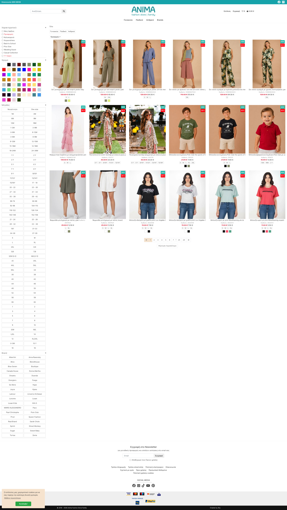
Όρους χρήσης (152, 460)
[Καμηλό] (4, 79)
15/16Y (12, 183)
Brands (160, 20)
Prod (12, 417)
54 (35, 293)
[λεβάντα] (14, 94)
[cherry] (9, 100)
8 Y (34, 169)
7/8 (34, 252)
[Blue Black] (9, 94)
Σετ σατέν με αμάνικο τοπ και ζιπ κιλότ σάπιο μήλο (189, 89)
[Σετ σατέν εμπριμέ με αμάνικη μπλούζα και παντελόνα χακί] (227, 64)
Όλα (51, 26)
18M (34, 123)
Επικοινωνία (171, 467)
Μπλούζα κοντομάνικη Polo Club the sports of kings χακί (191, 155)
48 (12, 288)
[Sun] (34, 84)
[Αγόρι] (39, 94)
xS (13, 261)
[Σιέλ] (39, 89)
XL (35, 242)
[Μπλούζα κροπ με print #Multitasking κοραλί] (267, 194)
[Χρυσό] (39, 79)
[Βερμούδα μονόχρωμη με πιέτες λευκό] (107, 194)
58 (35, 297)
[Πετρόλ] (34, 74)
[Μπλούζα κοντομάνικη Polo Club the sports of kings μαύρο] (227, 129)
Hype (35, 385)
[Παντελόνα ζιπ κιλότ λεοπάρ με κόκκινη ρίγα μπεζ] (107, 129)
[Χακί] (29, 64)
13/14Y (34, 178)
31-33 (34, 229)
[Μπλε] (19, 69)
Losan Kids (12, 403)
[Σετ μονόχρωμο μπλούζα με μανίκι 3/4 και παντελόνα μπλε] (147, 64)
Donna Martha (34, 371)
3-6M (12, 137)
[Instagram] (283, 2)
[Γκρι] (14, 64)
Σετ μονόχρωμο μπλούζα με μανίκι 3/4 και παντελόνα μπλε (152, 89)
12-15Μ (35, 141)
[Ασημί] (4, 84)
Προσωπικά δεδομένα (158, 470)
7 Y (12, 169)
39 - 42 (35, 196)
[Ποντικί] (24, 64)
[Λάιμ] (14, 89)
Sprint (12, 426)
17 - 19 (34, 183)
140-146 (12, 215)
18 (35, 348)
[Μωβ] (4, 74)
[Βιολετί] (24, 89)
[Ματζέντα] (29, 89)
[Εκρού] (24, 74)
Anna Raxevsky (35, 357)
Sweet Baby (34, 431)
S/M (12, 330)
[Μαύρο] (9, 64)
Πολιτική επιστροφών (154, 467)
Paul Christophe (12, 412)
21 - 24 (12, 219)
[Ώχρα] (29, 84)
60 (13, 302)
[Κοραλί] (34, 79)
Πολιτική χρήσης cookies (143, 473)
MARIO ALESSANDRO (12, 408)
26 (184, 240)
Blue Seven (12, 366)
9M (35, 118)
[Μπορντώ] (19, 64)
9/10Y (35, 173)
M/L (34, 330)
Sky (219, 508)
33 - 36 (35, 224)
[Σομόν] (14, 74)
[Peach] (34, 89)
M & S (34, 403)
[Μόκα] (19, 94)
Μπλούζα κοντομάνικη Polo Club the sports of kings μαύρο (231, 155)
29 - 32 (12, 224)
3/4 (34, 247)
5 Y (12, 164)
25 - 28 (35, 219)
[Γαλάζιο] (19, 74)
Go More (12, 385)
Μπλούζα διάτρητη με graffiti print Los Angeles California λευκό (193, 220)
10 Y (34, 343)
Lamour (12, 394)
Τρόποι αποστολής (135, 467)
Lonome (12, 399)
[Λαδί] (39, 64)
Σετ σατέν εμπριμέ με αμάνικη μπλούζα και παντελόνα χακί (232, 89)
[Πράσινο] (39, 74)
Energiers (12, 380)
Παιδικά (139, 20)
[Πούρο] (29, 74)
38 (35, 274)
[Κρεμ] (29, 94)
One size (34, 109)
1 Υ (12, 155)
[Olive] (19, 100)
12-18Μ (35, 146)
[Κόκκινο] (4, 69)
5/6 (12, 252)
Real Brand (12, 421)
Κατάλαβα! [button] (23, 504)
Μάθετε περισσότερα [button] (12, 498)
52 (13, 293)
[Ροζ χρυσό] (14, 84)
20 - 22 (12, 187)
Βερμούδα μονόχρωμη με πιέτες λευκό (108, 220)
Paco (35, 408)
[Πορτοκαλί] (29, 79)
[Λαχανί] (9, 89)
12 (12, 339)
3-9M (35, 128)
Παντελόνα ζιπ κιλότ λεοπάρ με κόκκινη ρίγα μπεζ (108, 155)
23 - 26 (35, 187)
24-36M (35, 151)
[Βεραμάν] (9, 74)
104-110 (35, 206)
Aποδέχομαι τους (145, 460)
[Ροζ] (14, 79)
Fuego (34, 380)
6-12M (34, 132)
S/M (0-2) (12, 256)
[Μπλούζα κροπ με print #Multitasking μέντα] (227, 194)
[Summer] (39, 84)
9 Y (12, 173)
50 (35, 288)
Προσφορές (55, 37)
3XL (34, 261)
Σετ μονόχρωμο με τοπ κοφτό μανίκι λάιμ (67, 89)
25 (179, 240)
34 (35, 270)
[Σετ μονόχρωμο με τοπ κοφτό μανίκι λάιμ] (68, 64)
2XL (12, 247)
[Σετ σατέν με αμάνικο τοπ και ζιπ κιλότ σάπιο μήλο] (187, 64)
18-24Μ (13, 151)
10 (35, 325)
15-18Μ (12, 146)
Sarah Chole (35, 421)
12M (12, 123)
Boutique (34, 366)
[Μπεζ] (9, 69)
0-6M (12, 132)
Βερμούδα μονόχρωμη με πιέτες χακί (64, 220)
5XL (34, 265)
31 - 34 (35, 192)
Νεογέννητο (12, 109)
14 (35, 334)
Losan (34, 399)
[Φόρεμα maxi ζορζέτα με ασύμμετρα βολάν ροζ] (68, 129)
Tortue (12, 435)
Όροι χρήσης (141, 470)
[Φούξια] (29, 69)
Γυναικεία (128, 20)
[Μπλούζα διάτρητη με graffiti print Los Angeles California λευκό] (187, 194)
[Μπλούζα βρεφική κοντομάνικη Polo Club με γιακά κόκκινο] (267, 129)
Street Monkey (35, 426)
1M (12, 114)
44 (12, 284)
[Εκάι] (9, 79)
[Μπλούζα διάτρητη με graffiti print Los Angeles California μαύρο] (147, 194)
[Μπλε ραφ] (34, 94)
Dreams (12, 376)
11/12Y (12, 178)
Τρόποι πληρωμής (118, 467)
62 (35, 302)
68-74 (12, 201)
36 (12, 274)
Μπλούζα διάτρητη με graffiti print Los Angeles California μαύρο (153, 220)
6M (12, 118)
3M (34, 114)
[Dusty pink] (14, 100)
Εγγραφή (159, 456)
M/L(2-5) (34, 256)
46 (35, 284)
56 (13, 297)
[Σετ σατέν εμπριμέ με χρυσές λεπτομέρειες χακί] (267, 64)
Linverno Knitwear (34, 394)
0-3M (12, 343)
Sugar (12, 431)
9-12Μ (12, 141)
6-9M (35, 137)
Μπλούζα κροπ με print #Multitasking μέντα (227, 220)
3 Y (12, 160)
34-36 (12, 233)
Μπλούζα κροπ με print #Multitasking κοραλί (267, 220)
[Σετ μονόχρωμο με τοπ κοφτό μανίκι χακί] (107, 64)
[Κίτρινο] (34, 69)
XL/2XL (35, 339)
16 (12, 348)
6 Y (34, 164)
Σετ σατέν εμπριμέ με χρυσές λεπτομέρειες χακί (267, 89)
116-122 (12, 210)
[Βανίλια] (24, 94)
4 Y (34, 160)
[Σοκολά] (19, 89)
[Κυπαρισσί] (34, 64)
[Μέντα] (19, 84)
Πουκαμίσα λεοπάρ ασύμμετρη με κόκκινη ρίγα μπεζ (149, 155)
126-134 (34, 210)
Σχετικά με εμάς (127, 470)
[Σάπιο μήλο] (24, 79)
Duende (35, 376)
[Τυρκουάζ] (4, 89)
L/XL (12, 334)
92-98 (12, 206)
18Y (12, 229)
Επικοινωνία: (6, 2)
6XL (12, 270)
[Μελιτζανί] (4, 94)
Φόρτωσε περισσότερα (167, 246)
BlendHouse (35, 362)
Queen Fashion (35, 417)
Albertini (12, 357)
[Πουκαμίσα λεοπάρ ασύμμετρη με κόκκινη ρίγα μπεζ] (147, 129)
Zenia (35, 435)
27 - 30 (12, 192)
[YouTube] (148, 485)
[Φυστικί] (19, 79)
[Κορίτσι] (4, 100)
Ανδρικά (150, 20)
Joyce (12, 389)
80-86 (34, 201)
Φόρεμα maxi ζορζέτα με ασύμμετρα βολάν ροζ (68, 155)
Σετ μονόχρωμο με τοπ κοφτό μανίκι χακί (107, 89)
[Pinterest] (153, 485)
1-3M (12, 128)
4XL (12, 265)
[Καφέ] (14, 69)
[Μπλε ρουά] (24, 69)
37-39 (34, 233)
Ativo (12, 362)
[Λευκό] (4, 64)
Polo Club (35, 412)
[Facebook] (279, 2)
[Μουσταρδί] (39, 69)
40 (12, 279)
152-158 (35, 215)
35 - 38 (12, 196)
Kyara (35, 389)
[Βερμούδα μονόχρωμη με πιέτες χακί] (68, 194)
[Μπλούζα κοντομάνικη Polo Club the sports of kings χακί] (187, 129)
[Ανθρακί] (9, 84)
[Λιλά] (24, 84)
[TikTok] (143, 485)
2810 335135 (16, 2)
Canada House (12, 371)
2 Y (34, 155)
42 (35, 279)
